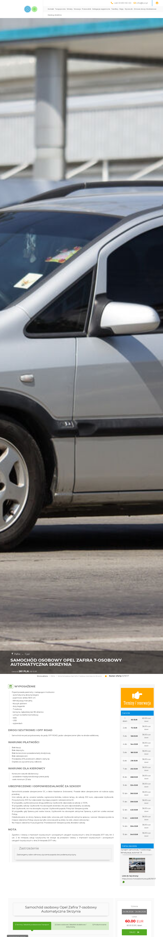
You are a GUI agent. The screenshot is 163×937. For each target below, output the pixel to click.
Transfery (114, 9)
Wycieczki (129, 9)
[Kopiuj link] (123, 882)
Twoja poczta (60, 9)
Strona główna (42, 676)
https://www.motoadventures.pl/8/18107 (139, 879)
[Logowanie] (157, 3)
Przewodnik (86, 9)
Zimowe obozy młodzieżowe (145, 9)
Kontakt (51, 9)
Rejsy (121, 9)
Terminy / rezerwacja (137, 702)
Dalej (132, 932)
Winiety (70, 9)
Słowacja (77, 9)
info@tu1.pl (142, 3)
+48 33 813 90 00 (122, 3)
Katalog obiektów (55, 15)
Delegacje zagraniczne (101, 9)
